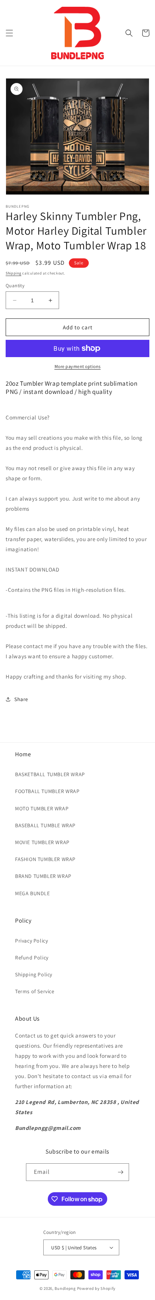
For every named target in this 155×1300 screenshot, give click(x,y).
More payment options (78, 366)
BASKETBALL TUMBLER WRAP (50, 774)
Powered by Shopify (96, 1288)
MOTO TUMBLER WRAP (41, 808)
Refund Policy (32, 957)
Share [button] (21, 699)
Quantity (15, 285)
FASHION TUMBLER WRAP (45, 859)
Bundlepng (65, 1288)
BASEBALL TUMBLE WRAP (45, 825)
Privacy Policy (31, 940)
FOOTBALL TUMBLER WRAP (47, 791)
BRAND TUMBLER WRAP (43, 876)
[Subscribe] (120, 1172)
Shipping (13, 273)
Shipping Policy (33, 974)
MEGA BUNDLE (32, 893)
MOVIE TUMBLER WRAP (42, 842)
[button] (9, 33)
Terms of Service (35, 991)
